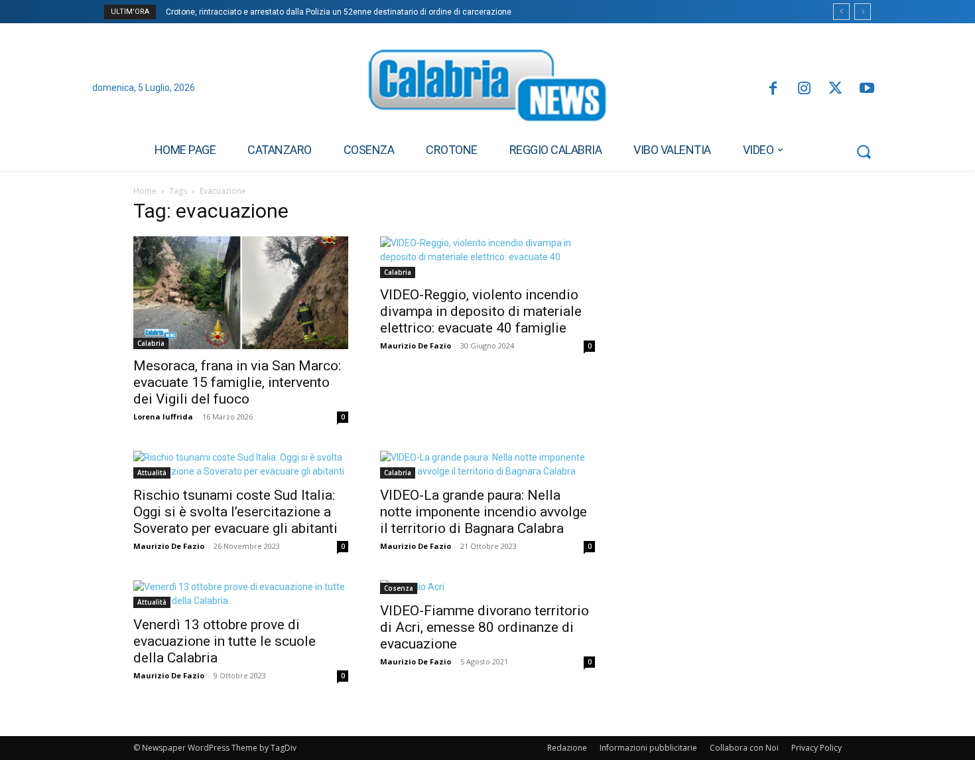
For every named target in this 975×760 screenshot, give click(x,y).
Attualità (151, 472)
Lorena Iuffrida (163, 416)
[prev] (841, 11)
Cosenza (398, 588)
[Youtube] (867, 89)
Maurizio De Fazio (415, 345)
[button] (863, 151)
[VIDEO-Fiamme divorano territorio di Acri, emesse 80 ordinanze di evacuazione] (487, 587)
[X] (835, 89)
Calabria (150, 343)
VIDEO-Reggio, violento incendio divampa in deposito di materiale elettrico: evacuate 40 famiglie (481, 311)
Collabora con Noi (744, 747)
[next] (862, 11)
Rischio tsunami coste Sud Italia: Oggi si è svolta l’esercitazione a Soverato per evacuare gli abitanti (235, 511)
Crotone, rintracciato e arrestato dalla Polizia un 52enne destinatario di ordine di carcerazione (338, 12)
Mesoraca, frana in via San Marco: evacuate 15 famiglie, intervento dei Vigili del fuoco (237, 382)
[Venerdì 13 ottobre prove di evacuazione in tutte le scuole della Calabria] (240, 594)
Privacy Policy (816, 747)
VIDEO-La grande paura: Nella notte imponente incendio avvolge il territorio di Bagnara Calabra (483, 511)
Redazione (567, 747)
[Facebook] (772, 89)
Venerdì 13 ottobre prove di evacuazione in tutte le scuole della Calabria (224, 641)
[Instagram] (804, 89)
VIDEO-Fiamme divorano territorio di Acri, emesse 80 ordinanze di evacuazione (484, 627)
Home (145, 190)
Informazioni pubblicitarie (648, 747)
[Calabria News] (487, 89)
